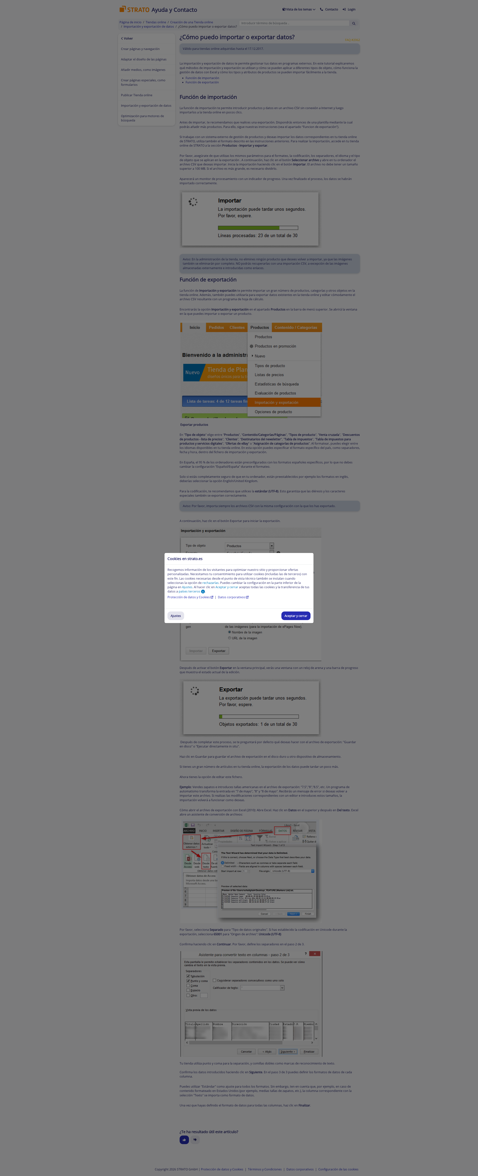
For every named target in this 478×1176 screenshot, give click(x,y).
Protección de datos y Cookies (189, 597)
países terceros (190, 591)
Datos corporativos (232, 597)
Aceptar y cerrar (296, 616)
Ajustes (176, 616)
